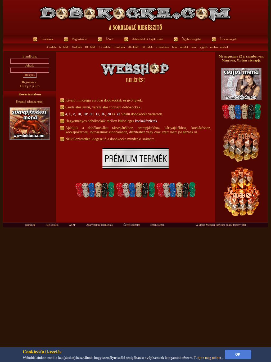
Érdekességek (228, 39)
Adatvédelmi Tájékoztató (147, 39)
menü (194, 47)
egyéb (203, 47)
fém (174, 47)
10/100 (88, 114)
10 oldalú (90, 47)
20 (109, 114)
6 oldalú (64, 47)
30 (118, 114)
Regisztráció (79, 39)
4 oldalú (52, 47)
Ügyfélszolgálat (191, 39)
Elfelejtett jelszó (29, 86)
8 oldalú (77, 47)
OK (237, 354)
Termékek (47, 39)
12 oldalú (105, 47)
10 (79, 114)
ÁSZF (110, 39)
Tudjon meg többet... (209, 358)
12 (97, 114)
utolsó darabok (219, 47)
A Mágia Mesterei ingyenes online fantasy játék (221, 224)
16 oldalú (119, 47)
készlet (183, 47)
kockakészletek (146, 121)
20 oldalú (133, 47)
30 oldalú (147, 47)
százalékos (162, 47)
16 (103, 114)
